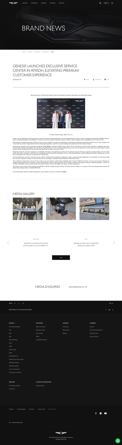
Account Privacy (94, 336)
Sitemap (11, 409)
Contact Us (12, 389)
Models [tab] (25, 3)
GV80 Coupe (12, 349)
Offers (37, 336)
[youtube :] (105, 413)
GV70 (10, 343)
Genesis (30, 52)
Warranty (31, 409)
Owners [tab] (52, 3)
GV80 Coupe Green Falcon (16, 359)
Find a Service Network (96, 330)
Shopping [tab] (34, 3)
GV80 (10, 346)
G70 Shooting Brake (14, 327)
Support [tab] (61, 3)
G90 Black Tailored (14, 362)
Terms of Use (41, 409)
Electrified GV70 (13, 356)
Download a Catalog (14, 385)
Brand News (45, 52)
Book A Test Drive (41, 327)
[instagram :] (101, 413)
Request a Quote (40, 330)
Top (110, 303)
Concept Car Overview (15, 372)
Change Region (40, 385)
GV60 (10, 353)
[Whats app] (117, 440)
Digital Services (94, 333)
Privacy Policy (52, 409)
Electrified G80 (13, 340)
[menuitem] (86, 80)
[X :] (110, 409)
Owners (92, 327)
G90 (10, 336)
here (71, 134)
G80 (10, 333)
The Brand (37, 52)
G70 (10, 330)
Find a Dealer (39, 333)
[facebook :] (96, 413)
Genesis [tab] (43, 3)
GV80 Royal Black (14, 366)
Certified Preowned (41, 340)
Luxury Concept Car (14, 369)
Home (24, 52)
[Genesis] (13, 3)
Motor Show (66, 330)
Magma (65, 333)
